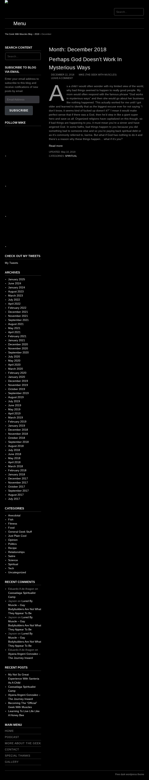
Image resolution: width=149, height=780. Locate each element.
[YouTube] (37, 246)
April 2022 (14, 303)
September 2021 (18, 319)
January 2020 (16, 376)
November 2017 (18, 482)
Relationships (16, 552)
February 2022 (17, 307)
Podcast (12, 737)
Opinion (13, 539)
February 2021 (17, 336)
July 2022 (14, 299)
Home (9, 730)
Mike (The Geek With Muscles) (98, 74)
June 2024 (14, 283)
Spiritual (71, 156)
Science (13, 560)
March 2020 (15, 368)
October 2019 (16, 389)
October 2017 (16, 486)
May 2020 (14, 360)
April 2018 (14, 462)
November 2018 (18, 433)
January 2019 (16, 425)
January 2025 (16, 279)
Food (11, 527)
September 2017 (18, 490)
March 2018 (15, 466)
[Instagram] (37, 186)
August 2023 (16, 291)
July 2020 (14, 356)
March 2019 (15, 417)
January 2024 (16, 287)
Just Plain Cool (17, 535)
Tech (11, 568)
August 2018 (16, 445)
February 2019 (17, 421)
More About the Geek (23, 743)
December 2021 (18, 311)
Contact (12, 749)
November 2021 (18, 315)
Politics (12, 543)
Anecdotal (14, 515)
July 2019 (14, 401)
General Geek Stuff (20, 531)
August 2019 (16, 397)
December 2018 (18, 429)
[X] (37, 216)
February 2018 (17, 470)
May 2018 (14, 458)
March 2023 (15, 295)
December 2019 (18, 380)
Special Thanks (17, 755)
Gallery (12, 761)
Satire (11, 556)
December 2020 (18, 344)
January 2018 (16, 474)
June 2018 (14, 454)
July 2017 (14, 498)
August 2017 (16, 494)
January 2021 (16, 340)
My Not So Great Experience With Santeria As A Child (23, 678)
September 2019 (18, 393)
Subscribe (18, 110)
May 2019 (14, 409)
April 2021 (14, 332)
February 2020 (17, 372)
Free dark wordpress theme (129, 774)
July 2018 (14, 450)
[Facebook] (37, 155)
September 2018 (18, 441)
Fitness (12, 523)
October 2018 (16, 437)
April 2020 (14, 364)
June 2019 (14, 405)
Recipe (12, 547)
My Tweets (11, 262)
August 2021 (16, 324)
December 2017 (18, 478)
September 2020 (18, 352)
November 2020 (18, 348)
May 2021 (14, 328)
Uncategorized (17, 572)
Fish (10, 519)
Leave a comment (62, 78)
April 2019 (14, 413)
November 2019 (18, 385)
